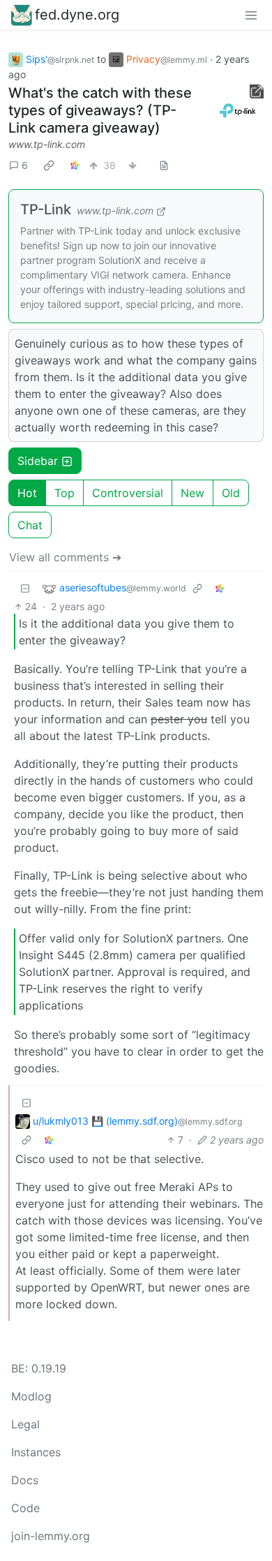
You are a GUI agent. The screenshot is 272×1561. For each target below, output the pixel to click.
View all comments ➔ (65, 557)
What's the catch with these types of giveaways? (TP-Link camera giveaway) (100, 110)
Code (25, 1508)
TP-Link (45, 209)
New (192, 493)
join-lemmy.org (50, 1536)
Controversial (127, 493)
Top (64, 493)
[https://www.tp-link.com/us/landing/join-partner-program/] (238, 110)
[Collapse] (25, 588)
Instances (36, 1452)
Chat (30, 525)
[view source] (164, 165)
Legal (25, 1424)
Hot (27, 493)
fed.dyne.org (77, 14)
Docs (24, 1480)
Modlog (31, 1396)
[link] (48, 164)
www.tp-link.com (46, 144)
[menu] (251, 14)
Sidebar (37, 461)
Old (231, 493)
